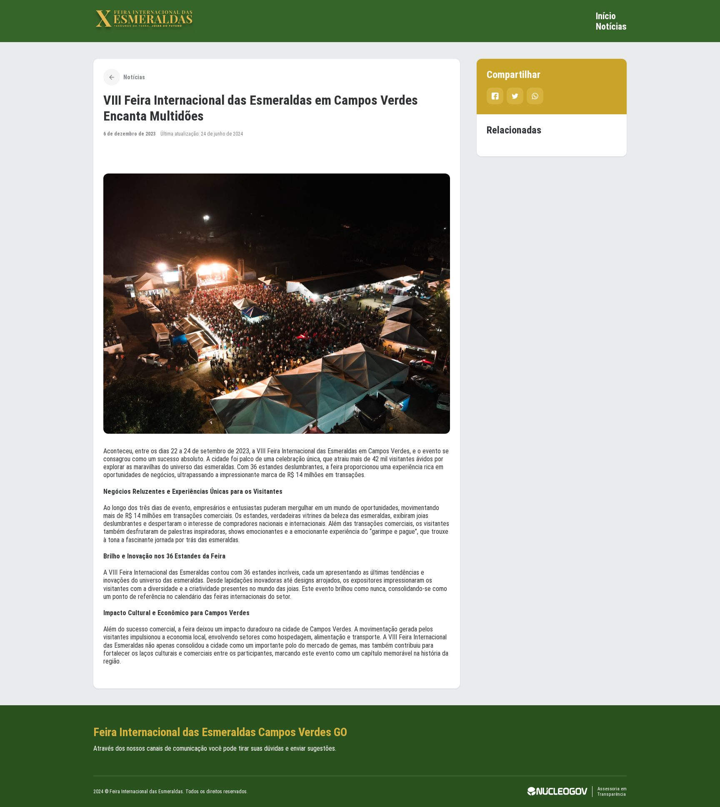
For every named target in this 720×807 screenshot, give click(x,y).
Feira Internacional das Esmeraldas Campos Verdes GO (220, 732)
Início (606, 16)
